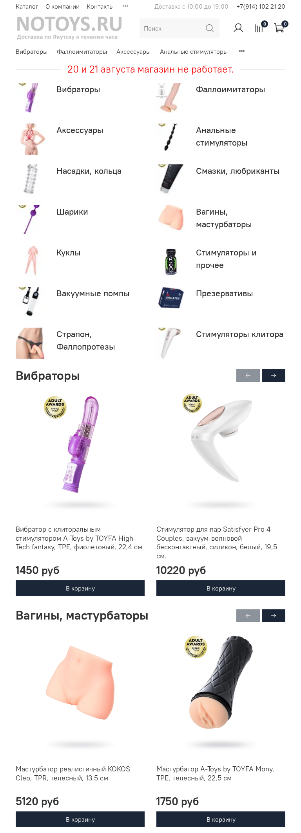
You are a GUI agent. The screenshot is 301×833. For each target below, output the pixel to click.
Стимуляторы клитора (239, 333)
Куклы (68, 252)
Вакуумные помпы (93, 293)
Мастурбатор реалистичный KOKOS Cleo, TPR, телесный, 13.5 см (73, 773)
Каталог (27, 6)
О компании (62, 6)
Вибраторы (31, 51)
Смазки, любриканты (238, 170)
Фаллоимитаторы (82, 51)
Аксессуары (133, 51)
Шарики (72, 211)
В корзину (80, 588)
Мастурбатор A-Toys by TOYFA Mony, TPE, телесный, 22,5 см (215, 773)
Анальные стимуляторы (194, 51)
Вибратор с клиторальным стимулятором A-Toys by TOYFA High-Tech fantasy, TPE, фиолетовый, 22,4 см (79, 538)
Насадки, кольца (88, 170)
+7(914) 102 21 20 (260, 6)
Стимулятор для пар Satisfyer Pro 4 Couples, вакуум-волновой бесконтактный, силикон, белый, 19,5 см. (216, 542)
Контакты (100, 6)
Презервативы (224, 293)
